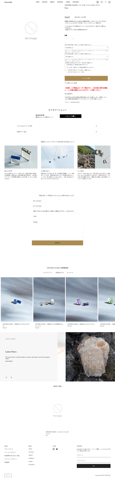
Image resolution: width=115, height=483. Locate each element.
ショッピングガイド (10, 452)
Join (94, 466)
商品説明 (67, 17)
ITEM (30, 449)
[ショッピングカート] (109, 2)
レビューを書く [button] (71, 116)
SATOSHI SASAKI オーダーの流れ (76, 72)
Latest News (11, 351)
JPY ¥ (7, 475)
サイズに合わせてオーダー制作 (24, 126)
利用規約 (7, 462)
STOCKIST (32, 464)
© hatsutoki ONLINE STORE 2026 (103, 475)
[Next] (109, 299)
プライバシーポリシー (10, 459)
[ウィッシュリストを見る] (105, 2)
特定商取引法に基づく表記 (12, 455)
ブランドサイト (8, 449)
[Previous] (6, 377)
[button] (38, 2)
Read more (9, 361)
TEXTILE (31, 452)
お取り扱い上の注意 (80, 17)
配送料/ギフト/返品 (21, 131)
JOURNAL (31, 458)
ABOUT (31, 455)
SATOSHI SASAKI (75, 102)
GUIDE (31, 461)
